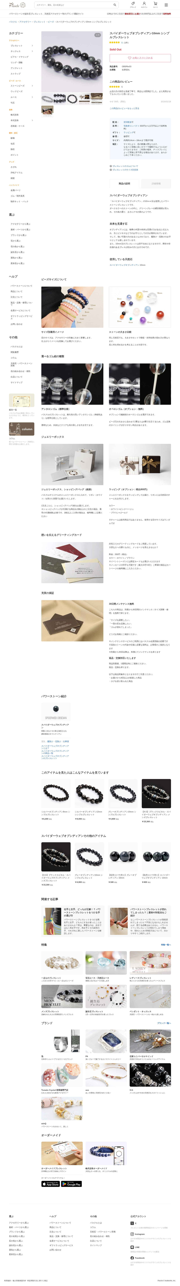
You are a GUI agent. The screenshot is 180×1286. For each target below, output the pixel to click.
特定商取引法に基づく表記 (37, 1281)
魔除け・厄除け (54, 741)
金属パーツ (16, 190)
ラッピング (128, 132)
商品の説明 (124, 183)
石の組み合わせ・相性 (20, 371)
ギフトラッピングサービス (21, 317)
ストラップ (16, 74)
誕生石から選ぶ (17, 252)
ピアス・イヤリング (19, 57)
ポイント (15, 155)
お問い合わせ (16, 324)
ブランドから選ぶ (18, 235)
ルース (14, 97)
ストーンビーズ (17, 86)
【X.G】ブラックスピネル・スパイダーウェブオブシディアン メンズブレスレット (156, 814)
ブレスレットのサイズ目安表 (125, 170)
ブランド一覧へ (164, 1023)
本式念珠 (15, 120)
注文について (16, 297)
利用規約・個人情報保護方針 (15, 1281)
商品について (16, 291)
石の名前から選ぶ (17, 1236)
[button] (45, 61)
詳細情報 (156, 183)
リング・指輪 (16, 62)
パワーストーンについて (21, 286)
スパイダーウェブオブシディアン (124, 265)
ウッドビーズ (16, 91)
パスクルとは (16, 346)
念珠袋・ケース (17, 126)
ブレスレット (16, 45)
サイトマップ (16, 382)
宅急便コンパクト (131, 126)
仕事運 (66, 741)
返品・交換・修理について (21, 303)
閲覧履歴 (15, 352)
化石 (13, 144)
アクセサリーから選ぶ (20, 224)
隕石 (13, 149)
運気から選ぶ (16, 258)
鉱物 (13, 138)
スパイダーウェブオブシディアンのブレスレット (55, 757)
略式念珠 (15, 115)
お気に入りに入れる (142, 58)
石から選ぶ (16, 241)
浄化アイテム (16, 172)
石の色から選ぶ (17, 246)
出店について (16, 377)
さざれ (14, 167)
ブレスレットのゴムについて (125, 166)
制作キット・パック (19, 201)
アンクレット (16, 68)
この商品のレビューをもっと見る (124, 108)
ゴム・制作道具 (17, 196)
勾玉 (13, 103)
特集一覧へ (166, 945)
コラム (14, 358)
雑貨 (13, 178)
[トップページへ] (17, 7)
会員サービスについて (20, 310)
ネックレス (16, 51)
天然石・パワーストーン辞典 (21, 364)
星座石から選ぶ (17, 263)
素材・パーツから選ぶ (20, 229)
